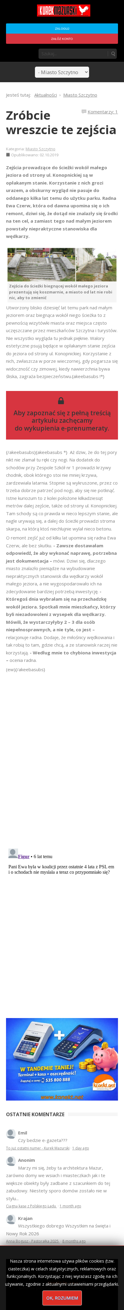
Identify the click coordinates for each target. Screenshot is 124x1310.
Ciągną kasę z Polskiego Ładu (31, 1206)
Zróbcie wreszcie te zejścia (61, 122)
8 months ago (74, 1241)
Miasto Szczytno (40, 149)
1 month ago (70, 1206)
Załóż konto (62, 39)
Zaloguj (62, 28)
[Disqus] (62, 758)
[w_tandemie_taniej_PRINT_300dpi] (62, 1059)
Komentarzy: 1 (103, 112)
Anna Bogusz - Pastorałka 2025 (33, 1241)
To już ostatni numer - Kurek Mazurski (38, 1148)
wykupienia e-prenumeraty (66, 428)
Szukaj (113, 54)
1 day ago (80, 1148)
